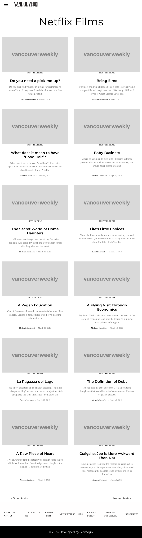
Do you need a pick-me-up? (35, 81)
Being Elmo (107, 81)
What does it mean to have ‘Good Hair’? (35, 155)
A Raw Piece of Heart (35, 454)
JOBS (80, 514)
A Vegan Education (35, 305)
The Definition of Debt (107, 381)
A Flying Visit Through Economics (107, 307)
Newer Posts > (122, 498)
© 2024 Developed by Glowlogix (71, 532)
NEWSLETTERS (67, 514)
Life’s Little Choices (107, 229)
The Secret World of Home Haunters (35, 231)
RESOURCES (132, 514)
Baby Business (107, 153)
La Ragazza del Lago (35, 381)
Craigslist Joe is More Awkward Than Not (106, 456)
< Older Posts (19, 498)
